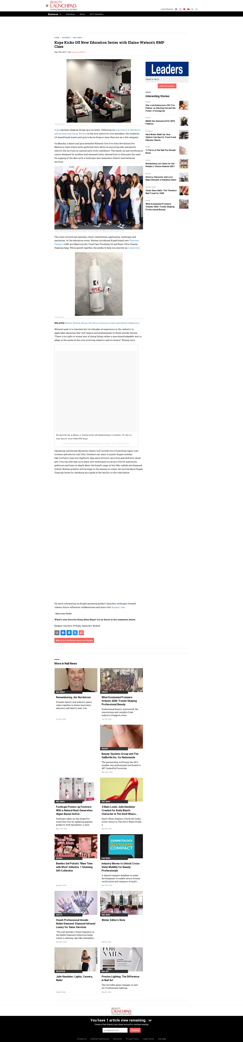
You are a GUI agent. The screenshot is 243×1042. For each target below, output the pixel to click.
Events (148, 118)
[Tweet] (75, 632)
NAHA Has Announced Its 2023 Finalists (160, 122)
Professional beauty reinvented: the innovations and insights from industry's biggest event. (120, 712)
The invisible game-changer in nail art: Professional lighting (120, 986)
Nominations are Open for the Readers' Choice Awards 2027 (160, 165)
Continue (135, 1030)
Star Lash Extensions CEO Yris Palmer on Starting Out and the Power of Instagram (161, 108)
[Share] (63, 632)
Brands (148, 102)
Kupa (57, 130)
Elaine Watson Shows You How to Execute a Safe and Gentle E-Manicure (102, 323)
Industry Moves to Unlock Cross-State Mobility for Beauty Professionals (121, 867)
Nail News (77, 38)
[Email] (56, 632)
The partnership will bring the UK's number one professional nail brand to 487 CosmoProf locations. (121, 765)
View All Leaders (167, 86)
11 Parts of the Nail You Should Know (160, 151)
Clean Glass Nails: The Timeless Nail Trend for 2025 (161, 191)
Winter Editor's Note (113, 920)
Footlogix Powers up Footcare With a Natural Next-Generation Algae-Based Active (74, 810)
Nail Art (105, 971)
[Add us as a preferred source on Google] (81, 632)
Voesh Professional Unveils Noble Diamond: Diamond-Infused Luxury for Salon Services (75, 924)
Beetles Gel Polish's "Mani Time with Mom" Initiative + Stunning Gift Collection (74, 867)
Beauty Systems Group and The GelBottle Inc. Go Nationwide (120, 755)
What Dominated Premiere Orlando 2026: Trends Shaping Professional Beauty (160, 207)
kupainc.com (118, 607)
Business (66, 38)
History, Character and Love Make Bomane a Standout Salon (161, 178)
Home (56, 38)
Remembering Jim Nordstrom (73, 697)
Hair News (106, 858)
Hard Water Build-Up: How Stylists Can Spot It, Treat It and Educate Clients (161, 137)
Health (148, 147)
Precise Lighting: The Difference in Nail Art (120, 978)
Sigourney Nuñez (78, 52)
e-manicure (134, 247)
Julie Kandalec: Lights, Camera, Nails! (74, 978)
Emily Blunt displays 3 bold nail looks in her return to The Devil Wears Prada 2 (121, 821)
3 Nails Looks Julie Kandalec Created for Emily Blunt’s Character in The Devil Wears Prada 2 (119, 810)
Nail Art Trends (151, 187)
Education (149, 131)
